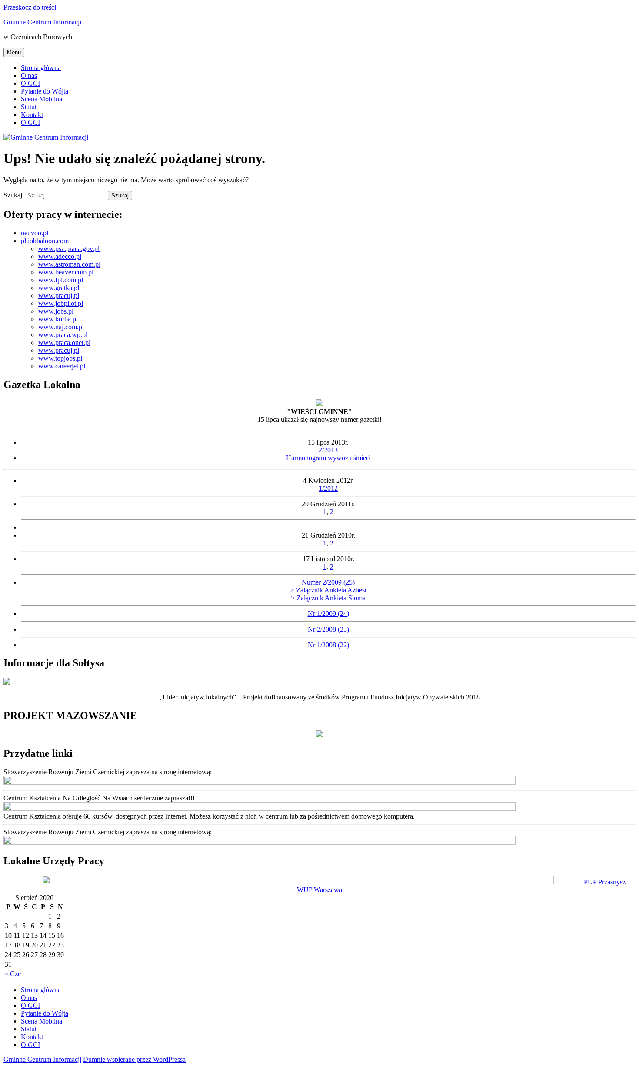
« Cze (13, 973)
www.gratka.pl (58, 287)
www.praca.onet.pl (64, 342)
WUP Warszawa (319, 889)
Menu (14, 52)
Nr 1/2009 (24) (328, 613)
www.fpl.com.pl (60, 280)
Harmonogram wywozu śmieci (328, 458)
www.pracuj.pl (58, 295)
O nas (29, 75)
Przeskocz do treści (29, 7)
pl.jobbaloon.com (45, 240)
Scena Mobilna (41, 99)
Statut (29, 106)
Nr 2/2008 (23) (328, 629)
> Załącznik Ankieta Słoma (328, 598)
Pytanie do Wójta (44, 91)
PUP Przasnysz (605, 882)
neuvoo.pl (34, 233)
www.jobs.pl (55, 311)
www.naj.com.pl (61, 327)
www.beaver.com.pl (65, 272)
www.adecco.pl (59, 256)
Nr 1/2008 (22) (328, 645)
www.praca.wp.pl (62, 334)
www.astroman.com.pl (69, 264)
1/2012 (328, 488)
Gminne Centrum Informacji (42, 22)
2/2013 (328, 450)
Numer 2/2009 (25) (328, 582)
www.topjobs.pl (60, 358)
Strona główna (41, 67)
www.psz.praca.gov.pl (69, 248)
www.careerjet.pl (61, 366)
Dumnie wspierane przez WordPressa (134, 1059)
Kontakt (32, 114)
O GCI (30, 83)
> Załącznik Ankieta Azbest (328, 590)
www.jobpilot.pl (60, 303)
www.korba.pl (58, 319)
